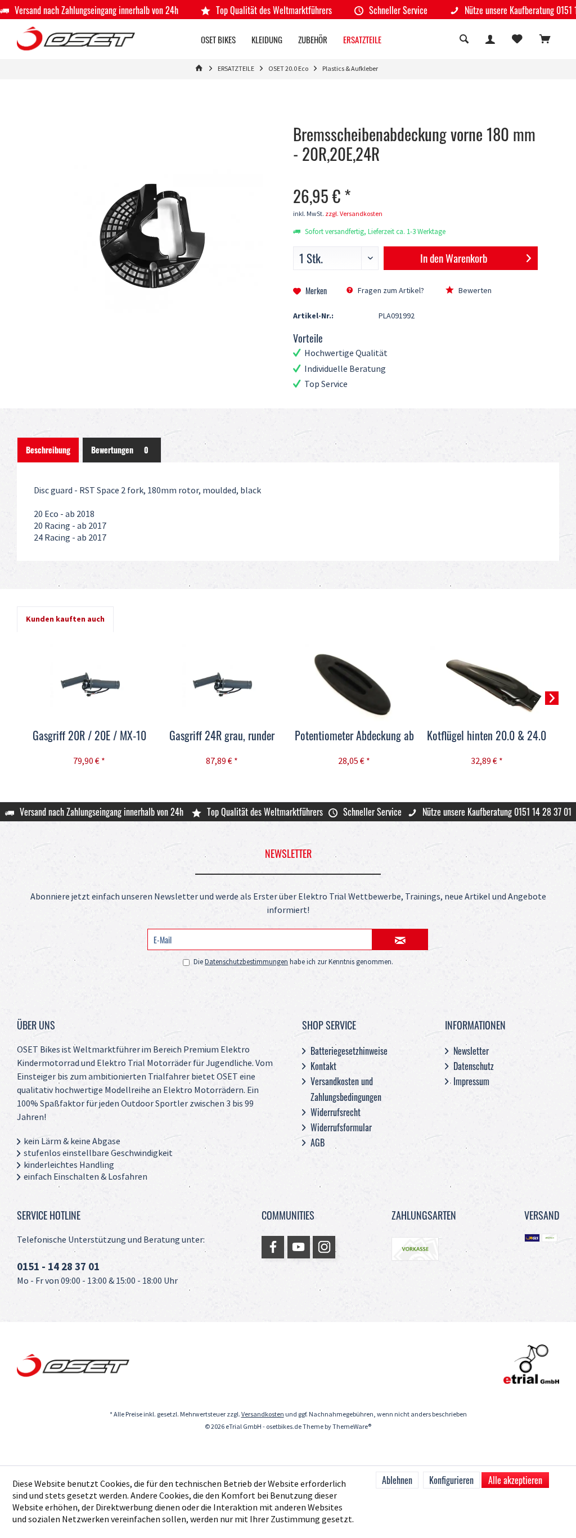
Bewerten (474, 290)
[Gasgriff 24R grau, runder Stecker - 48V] (222, 683)
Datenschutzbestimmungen (246, 961)
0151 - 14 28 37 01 (58, 1267)
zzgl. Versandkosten (353, 214)
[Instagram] (324, 1247)
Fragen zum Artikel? (390, 290)
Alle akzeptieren (515, 1480)
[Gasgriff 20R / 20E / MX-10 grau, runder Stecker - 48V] (89, 683)
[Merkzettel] (517, 40)
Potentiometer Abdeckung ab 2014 (354, 736)
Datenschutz (473, 1066)
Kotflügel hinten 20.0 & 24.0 (486, 736)
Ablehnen (397, 1480)
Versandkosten (262, 1414)
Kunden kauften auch (65, 619)
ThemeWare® (351, 1427)
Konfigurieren (451, 1480)
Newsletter (471, 1051)
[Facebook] (273, 1247)
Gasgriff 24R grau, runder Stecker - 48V (221, 736)
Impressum (471, 1081)
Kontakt (323, 1066)
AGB (317, 1142)
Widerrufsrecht (335, 1112)
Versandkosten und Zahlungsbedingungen (345, 1088)
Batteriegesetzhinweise (349, 1051)
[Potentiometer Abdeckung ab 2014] (354, 683)
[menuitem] (545, 40)
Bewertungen (119, 450)
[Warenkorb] (545, 40)
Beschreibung (48, 450)
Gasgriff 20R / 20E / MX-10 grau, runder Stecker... (89, 736)
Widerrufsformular (341, 1127)
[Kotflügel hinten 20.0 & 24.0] (487, 683)
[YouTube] (298, 1247)
